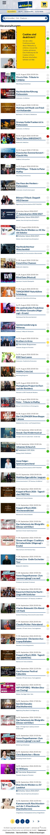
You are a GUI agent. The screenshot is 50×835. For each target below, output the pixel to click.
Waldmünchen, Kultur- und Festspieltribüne (28, 423)
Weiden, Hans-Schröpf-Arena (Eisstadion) (27, 220)
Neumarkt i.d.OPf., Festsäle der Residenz (27, 392)
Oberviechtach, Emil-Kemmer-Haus (25, 549)
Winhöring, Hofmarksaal (22, 745)
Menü (4, 2)
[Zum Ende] (38, 821)
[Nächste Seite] (33, 821)
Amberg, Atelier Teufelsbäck (23, 453)
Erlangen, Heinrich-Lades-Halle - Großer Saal (28, 436)
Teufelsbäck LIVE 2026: (26, 450)
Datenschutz (10, 833)
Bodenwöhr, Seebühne (22, 142)
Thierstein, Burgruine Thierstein (24, 347)
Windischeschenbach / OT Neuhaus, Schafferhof (29, 481)
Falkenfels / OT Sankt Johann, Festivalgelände (28, 628)
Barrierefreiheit (22, 833)
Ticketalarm (28, 11)
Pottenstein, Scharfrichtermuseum (25, 190)
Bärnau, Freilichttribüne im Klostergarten (27, 406)
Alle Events (12, 11)
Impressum (42, 830)
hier (33, 60)
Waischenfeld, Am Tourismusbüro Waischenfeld (29, 253)
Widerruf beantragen (36, 833)
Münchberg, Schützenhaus (23, 83)
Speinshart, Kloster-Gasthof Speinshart (26, 530)
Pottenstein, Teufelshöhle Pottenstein (26, 361)
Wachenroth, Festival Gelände (24, 498)
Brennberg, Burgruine (22, 375)
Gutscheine (39, 11)
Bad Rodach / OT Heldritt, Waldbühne (26, 114)
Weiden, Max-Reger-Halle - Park (24, 694)
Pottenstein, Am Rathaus (22, 98)
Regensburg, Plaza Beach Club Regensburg (27, 710)
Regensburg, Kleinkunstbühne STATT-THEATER (29, 204)
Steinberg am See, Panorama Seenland (26, 317)
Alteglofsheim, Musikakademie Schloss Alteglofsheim (30, 812)
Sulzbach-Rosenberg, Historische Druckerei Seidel (29, 614)
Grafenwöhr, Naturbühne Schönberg (26, 298)
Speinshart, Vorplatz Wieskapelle (25, 281)
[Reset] (46, 18)
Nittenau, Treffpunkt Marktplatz (25, 331)
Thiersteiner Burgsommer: (27, 344)
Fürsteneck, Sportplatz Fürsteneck (25, 582)
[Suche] (4, 18)
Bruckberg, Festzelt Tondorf (23, 758)
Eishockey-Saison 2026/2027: (28, 217)
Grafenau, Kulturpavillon (23, 159)
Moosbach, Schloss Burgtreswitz (25, 645)
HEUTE (20, 11)
